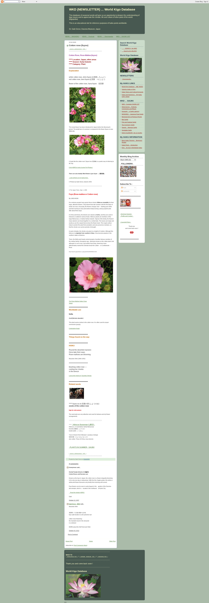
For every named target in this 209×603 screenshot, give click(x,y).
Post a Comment (73, 534)
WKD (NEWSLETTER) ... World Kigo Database (102, 9)
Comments (126, 191)
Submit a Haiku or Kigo (128, 89)
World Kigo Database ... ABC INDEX (132, 86)
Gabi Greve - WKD (74, 504)
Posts (124, 188)
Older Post (112, 541)
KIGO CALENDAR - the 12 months (132, 133)
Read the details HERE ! (77, 492)
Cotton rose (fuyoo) (78, 45)
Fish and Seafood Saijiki (129, 122)
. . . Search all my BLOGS (129, 51)
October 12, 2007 (74, 500)
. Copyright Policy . (125, 222)
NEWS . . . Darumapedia (105, 36)
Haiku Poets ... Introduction (130, 145)
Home (91, 541)
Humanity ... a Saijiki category (130, 111)
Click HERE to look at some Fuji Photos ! (81, 167)
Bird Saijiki (125, 119)
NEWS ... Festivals (88, 36)
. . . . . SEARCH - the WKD (129, 48)
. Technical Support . (126, 214)
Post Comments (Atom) (80, 545)
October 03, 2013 (74, 530)
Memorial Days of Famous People (132, 117)
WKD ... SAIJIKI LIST (123, 36)
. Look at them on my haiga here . (78, 178)
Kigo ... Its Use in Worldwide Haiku (132, 148)
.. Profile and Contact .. (126, 216)
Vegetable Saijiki (127, 130)
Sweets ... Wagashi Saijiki (129, 127)
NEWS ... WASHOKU (72, 36)
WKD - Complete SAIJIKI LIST (130, 104)
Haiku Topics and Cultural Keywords (132, 92)
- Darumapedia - (126, 79)
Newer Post (69, 541)
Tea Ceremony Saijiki (128, 125)
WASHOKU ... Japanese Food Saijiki (132, 114)
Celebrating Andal (74, 328)
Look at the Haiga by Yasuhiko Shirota (80, 375)
